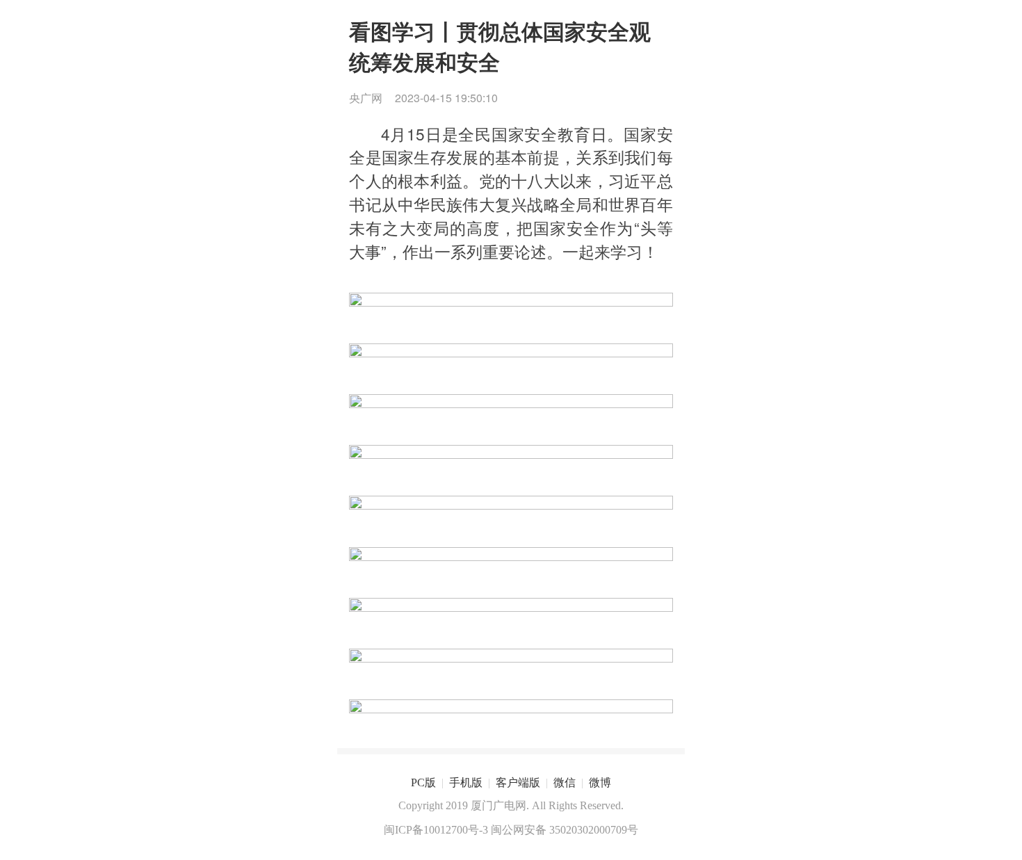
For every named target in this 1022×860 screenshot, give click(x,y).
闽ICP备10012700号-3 (436, 830)
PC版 (423, 782)
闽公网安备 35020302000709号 (564, 830)
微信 (564, 782)
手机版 (465, 782)
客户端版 (518, 782)
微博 (600, 782)
